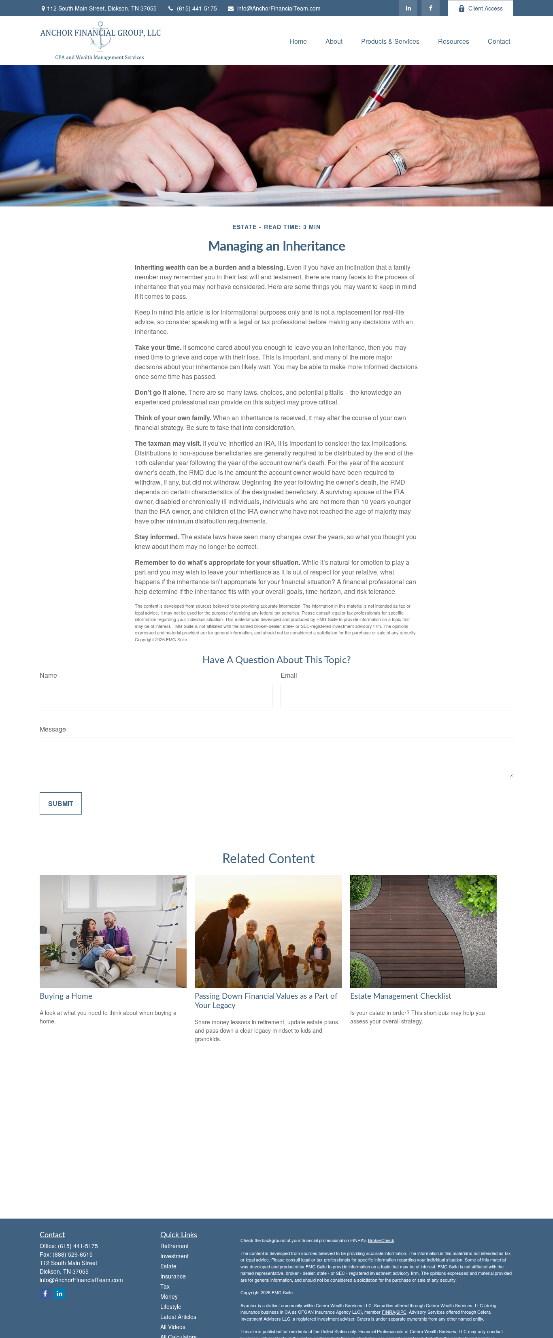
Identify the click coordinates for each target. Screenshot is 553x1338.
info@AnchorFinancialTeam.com (279, 8)
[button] (298, 40)
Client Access (485, 8)
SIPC (401, 1311)
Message (53, 729)
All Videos (172, 1327)
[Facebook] (430, 8)
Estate (168, 1266)
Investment (174, 1256)
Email (289, 675)
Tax (165, 1286)
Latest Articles (178, 1316)
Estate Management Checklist (400, 996)
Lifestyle (170, 1306)
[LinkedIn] (408, 8)
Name (48, 675)
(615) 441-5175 (197, 8)
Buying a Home (66, 996)
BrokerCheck (381, 1240)
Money (169, 1296)
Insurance (173, 1276)
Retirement (174, 1246)
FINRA (388, 1311)
